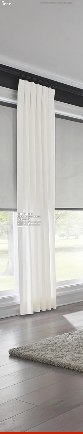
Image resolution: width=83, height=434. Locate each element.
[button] (73, 3)
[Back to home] (6, 3)
